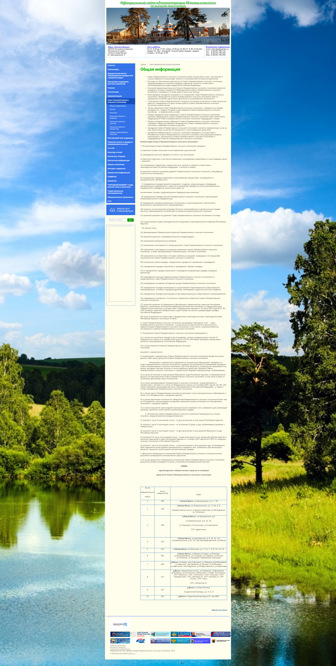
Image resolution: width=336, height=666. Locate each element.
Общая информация (118, 106)
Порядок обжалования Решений (119, 133)
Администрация (115, 96)
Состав (112, 109)
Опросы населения (116, 164)
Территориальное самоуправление (115, 192)
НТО (109, 201)
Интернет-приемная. (118, 647)
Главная (111, 88)
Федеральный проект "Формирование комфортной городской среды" (120, 75)
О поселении (113, 92)
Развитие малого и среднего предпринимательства (120, 143)
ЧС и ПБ (111, 148)
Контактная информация (119, 160)
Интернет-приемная (116, 169)
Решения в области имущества (117, 128)
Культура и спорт (115, 152)
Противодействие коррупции (120, 138)
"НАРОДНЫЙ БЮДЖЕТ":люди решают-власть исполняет (120, 186)
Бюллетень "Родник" (116, 156)
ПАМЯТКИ (112, 177)
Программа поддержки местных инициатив (118, 83)
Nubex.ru (131, 653)
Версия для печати (219, 610)
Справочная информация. (120, 649)
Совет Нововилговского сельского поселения (118, 101)
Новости (111, 65)
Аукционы (112, 181)
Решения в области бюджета (117, 117)
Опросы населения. (118, 645)
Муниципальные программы (120, 197)
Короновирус (113, 69)
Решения (113, 113)
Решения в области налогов (117, 122)
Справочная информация (119, 173)
